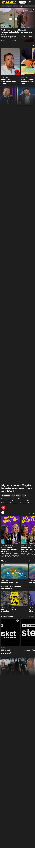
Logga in (22, 2)
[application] (17, 18)
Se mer (29, 41)
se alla (31, 45)
